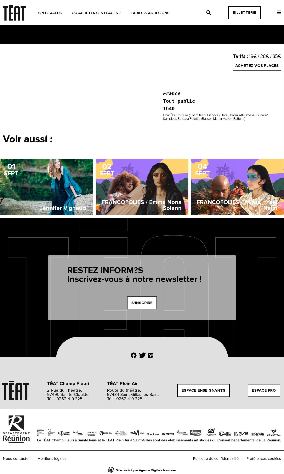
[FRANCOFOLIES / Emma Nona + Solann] (142, 187)
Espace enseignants (203, 390)
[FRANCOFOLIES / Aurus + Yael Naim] (237, 187)
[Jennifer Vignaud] (46, 187)
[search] (208, 12)
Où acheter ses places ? (96, 13)
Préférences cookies (263, 458)
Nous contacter (16, 458)
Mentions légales (51, 458)
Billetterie (244, 12)
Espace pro (264, 390)
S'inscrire (142, 302)
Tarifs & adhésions (150, 13)
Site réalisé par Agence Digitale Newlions (146, 470)
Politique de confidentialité (216, 458)
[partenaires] (15, 429)
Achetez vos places (257, 65)
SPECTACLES (50, 13)
